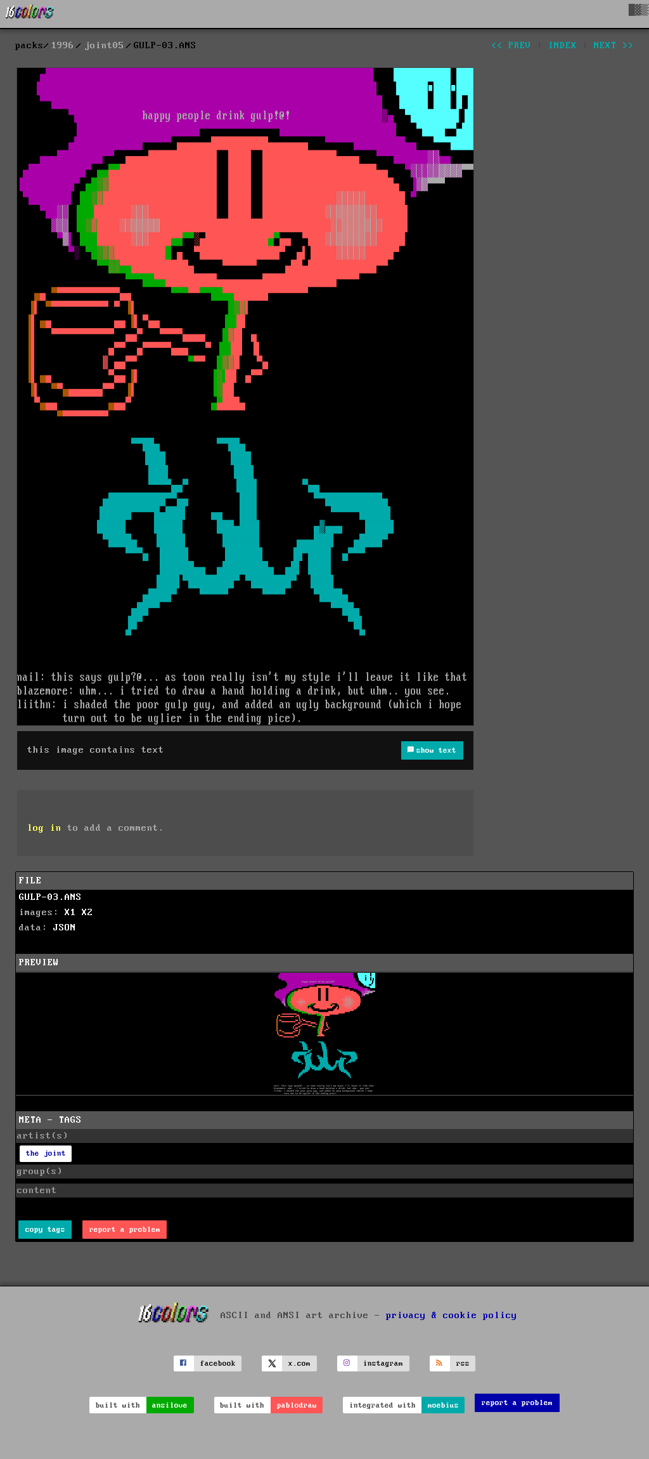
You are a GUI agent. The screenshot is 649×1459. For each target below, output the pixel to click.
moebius (443, 1405)
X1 (70, 913)
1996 (62, 46)
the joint (46, 1153)
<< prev (511, 46)
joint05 (104, 46)
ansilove (170, 1405)
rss (463, 1363)
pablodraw (297, 1405)
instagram (383, 1363)
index (562, 46)
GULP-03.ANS (50, 897)
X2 (87, 913)
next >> (614, 46)
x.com (299, 1363)
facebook (218, 1363)
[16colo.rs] (30, 14)
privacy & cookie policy (451, 1315)
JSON (64, 928)
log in (44, 828)
